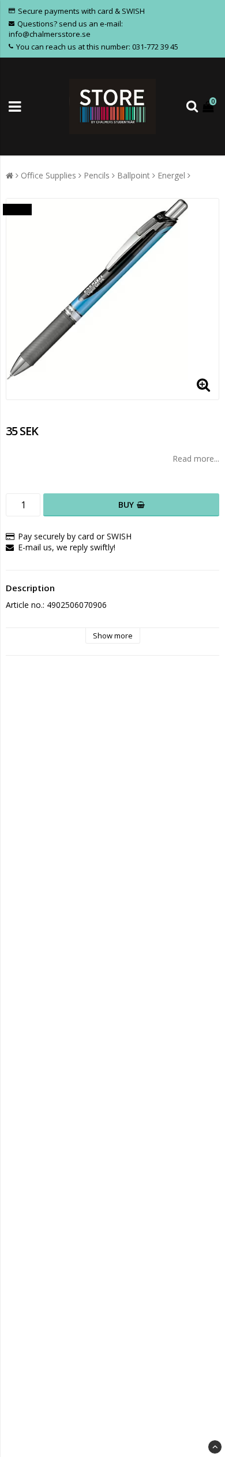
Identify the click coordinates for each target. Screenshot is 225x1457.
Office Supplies (48, 175)
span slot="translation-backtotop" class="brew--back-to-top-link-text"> (215, 1447)
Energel (171, 175)
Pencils (97, 175)
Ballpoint (133, 175)
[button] (209, 106)
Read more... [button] (195, 458)
